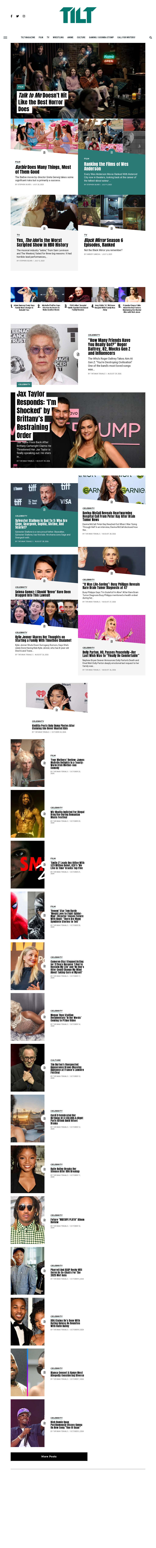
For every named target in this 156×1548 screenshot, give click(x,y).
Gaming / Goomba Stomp (101, 37)
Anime (70, 37)
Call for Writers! (126, 37)
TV (48, 37)
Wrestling (58, 37)
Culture (81, 37)
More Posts (49, 1456)
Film (41, 37)
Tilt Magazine (28, 37)
